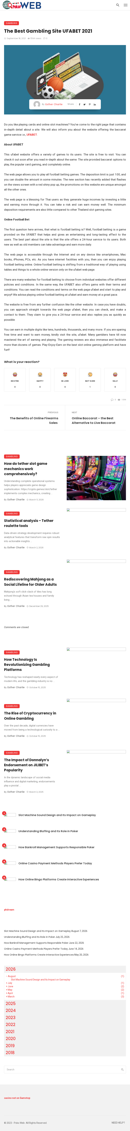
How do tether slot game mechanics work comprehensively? (25, 468)
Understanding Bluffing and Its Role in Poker (48, 831)
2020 (11, 1038)
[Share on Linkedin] (95, 104)
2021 (10, 1031)
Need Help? (118, 1122)
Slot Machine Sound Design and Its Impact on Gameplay (57, 815)
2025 (11, 1003)
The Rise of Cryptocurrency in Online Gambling (30, 716)
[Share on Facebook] (80, 104)
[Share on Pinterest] (90, 104)
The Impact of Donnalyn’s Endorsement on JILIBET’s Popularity (26, 765)
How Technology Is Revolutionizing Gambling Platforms (27, 664)
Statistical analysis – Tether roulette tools (28, 523)
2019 (10, 1046)
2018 (10, 1052)
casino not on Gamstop (17, 1098)
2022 (10, 1024)
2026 (11, 969)
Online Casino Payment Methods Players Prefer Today (55, 863)
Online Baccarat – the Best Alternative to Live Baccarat (93, 420)
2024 (11, 1010)
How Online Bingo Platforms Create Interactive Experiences (58, 879)
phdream (9, 909)
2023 (10, 1017)
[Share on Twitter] (84, 104)
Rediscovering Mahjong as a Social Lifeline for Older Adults (30, 582)
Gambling (11, 23)
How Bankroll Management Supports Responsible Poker (56, 847)
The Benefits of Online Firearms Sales (34, 420)
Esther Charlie (53, 104)
